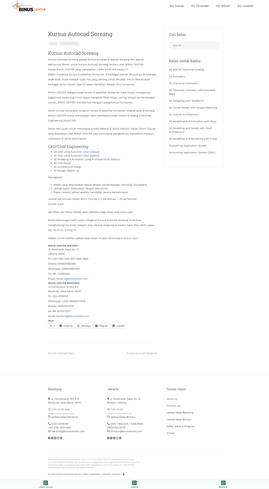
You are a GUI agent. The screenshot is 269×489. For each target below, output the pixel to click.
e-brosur (126, 238)
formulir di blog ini (65, 230)
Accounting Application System (188, 145)
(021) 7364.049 (119, 423)
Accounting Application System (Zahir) (192, 152)
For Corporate (200, 5)
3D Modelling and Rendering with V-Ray (193, 138)
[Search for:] (193, 45)
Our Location (245, 5)
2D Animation (177, 76)
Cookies (105, 474)
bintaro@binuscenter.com (72, 278)
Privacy (116, 474)
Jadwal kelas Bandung (64, 416)
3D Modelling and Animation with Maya (192, 121)
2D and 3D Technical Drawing (186, 69)
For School (223, 5)
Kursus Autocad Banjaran (141, 353)
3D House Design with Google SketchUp (193, 107)
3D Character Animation (183, 83)
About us (171, 398)
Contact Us (173, 405)
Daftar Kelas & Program (180, 426)
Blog (53, 43)
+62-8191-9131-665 (59, 427)
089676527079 (116, 427)
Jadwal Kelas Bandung (179, 412)
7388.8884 (136, 423)
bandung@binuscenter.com (73, 316)
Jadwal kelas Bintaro (122, 416)
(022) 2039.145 (59, 423)
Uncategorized (69, 43)
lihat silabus (111, 159)
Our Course (177, 5)
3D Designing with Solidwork (186, 100)
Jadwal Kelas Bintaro (179, 419)
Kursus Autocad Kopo (61, 353)
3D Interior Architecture (183, 114)
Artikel (170, 433)
